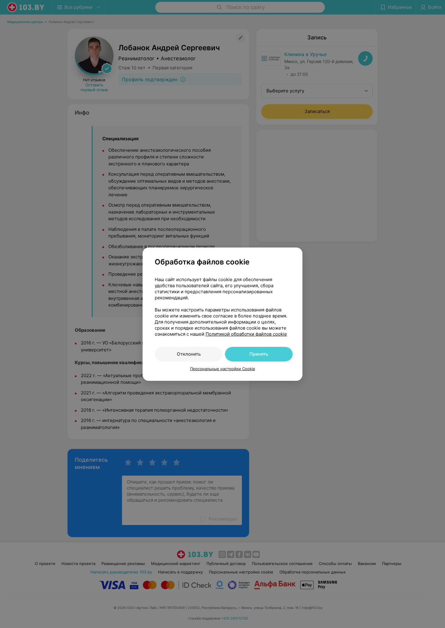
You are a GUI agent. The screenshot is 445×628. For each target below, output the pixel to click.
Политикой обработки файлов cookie (246, 334)
